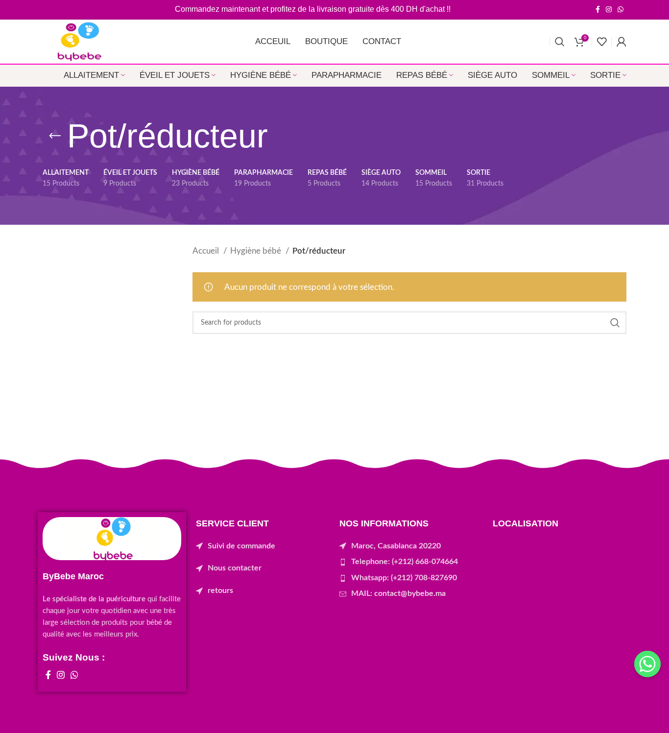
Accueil (206, 251)
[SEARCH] (615, 322)
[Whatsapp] (647, 664)
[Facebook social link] (598, 9)
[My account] (621, 41)
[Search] (560, 41)
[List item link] (263, 546)
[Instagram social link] (609, 9)
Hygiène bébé (256, 251)
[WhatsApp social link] (620, 9)
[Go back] (55, 136)
